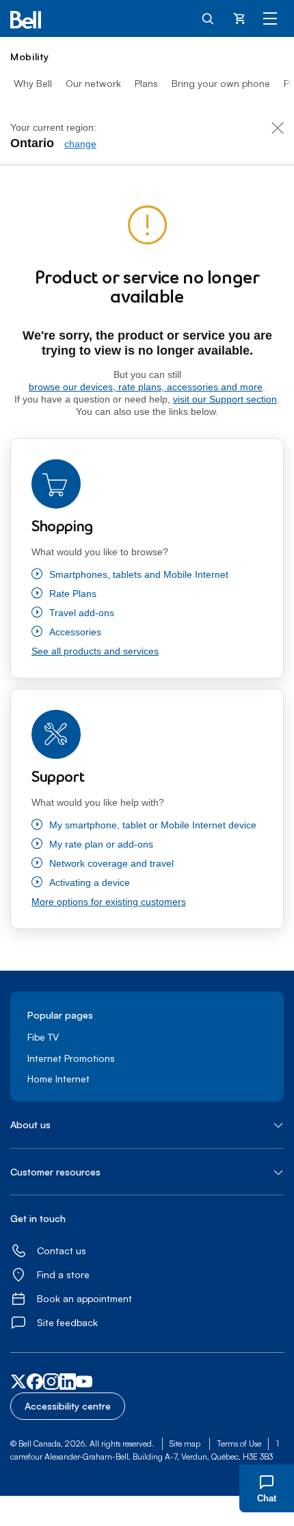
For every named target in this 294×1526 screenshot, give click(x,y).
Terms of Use (239, 1443)
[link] (80, 143)
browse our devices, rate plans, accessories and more (146, 386)
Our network (93, 83)
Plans (146, 83)
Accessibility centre (68, 1406)
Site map (185, 1443)
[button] (147, 1125)
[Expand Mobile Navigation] (270, 17)
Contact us (61, 1250)
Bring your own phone (221, 83)
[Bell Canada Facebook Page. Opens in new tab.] (35, 1386)
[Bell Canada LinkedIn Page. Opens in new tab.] (67, 1386)
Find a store (63, 1274)
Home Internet (58, 1078)
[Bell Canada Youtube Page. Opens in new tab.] (84, 1386)
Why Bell (33, 83)
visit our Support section (225, 399)
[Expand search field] (208, 17)
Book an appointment (84, 1298)
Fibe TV (43, 1037)
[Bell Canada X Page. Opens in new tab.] (18, 1383)
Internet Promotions (71, 1058)
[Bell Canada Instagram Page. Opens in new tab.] (51, 1383)
